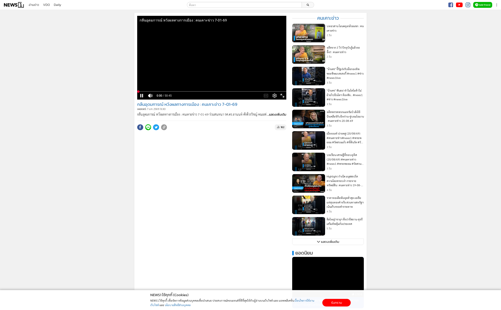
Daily (57, 5)
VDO (46, 5)
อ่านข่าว (34, 5)
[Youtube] (459, 5)
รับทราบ (336, 302)
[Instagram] (468, 5)
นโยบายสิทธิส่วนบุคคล (178, 305)
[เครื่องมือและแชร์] (497, 5)
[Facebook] (450, 5)
